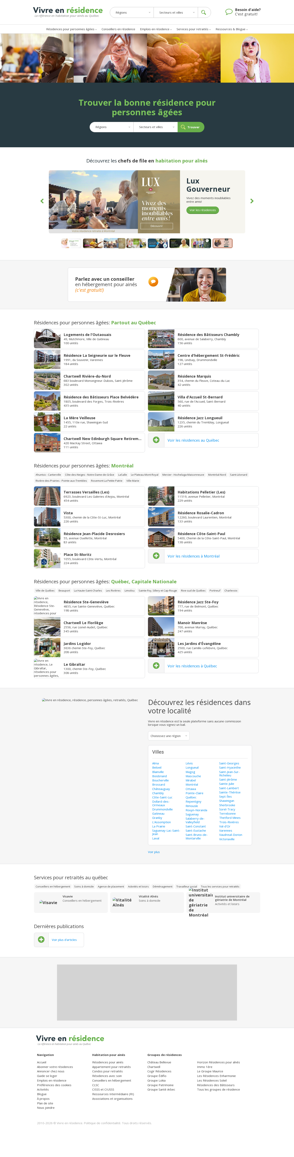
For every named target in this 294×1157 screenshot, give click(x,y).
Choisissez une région (166, 736)
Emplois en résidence (154, 29)
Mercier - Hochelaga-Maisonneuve (183, 474)
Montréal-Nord (217, 474)
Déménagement (162, 886)
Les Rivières (113, 590)
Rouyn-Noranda (196, 810)
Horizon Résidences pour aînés (218, 1062)
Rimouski (192, 806)
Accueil (41, 1062)
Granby (157, 818)
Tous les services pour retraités (220, 886)
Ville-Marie (132, 480)
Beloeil (156, 767)
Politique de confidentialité (102, 1123)
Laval (155, 838)
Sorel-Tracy (227, 809)
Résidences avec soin (107, 1076)
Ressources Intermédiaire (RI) (113, 1094)
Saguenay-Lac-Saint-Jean (166, 832)
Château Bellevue (159, 1062)
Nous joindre (46, 1108)
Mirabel (191, 780)
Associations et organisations (112, 1099)
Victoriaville (227, 839)
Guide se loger (47, 1076)
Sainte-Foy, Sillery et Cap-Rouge (158, 590)
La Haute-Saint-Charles (88, 590)
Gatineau (158, 813)
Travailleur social (186, 886)
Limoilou (130, 590)
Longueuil (192, 767)
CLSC (95, 1085)
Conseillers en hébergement (53, 886)
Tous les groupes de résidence (218, 1089)
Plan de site (45, 1103)
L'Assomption (161, 822)
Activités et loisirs (138, 886)
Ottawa (191, 789)
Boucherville (160, 780)
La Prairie (158, 826)
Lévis (189, 763)
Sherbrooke (227, 805)
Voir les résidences (203, 210)
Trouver (193, 127)
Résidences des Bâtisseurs (216, 1085)
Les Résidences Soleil (212, 1080)
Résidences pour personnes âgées (70, 29)
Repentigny (193, 801)
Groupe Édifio (156, 1076)
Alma (155, 763)
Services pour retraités (192, 29)
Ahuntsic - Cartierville (48, 474)
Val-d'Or (224, 826)
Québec (191, 797)
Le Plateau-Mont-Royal (144, 474)
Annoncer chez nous (50, 1071)
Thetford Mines (230, 818)
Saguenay (192, 814)
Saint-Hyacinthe (230, 767)
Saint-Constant (196, 826)
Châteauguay (161, 789)
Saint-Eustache (196, 830)
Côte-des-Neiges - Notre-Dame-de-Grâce (89, 474)
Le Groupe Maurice (210, 1071)
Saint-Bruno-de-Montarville (197, 836)
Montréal (192, 784)
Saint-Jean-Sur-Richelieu (229, 773)
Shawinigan (226, 801)
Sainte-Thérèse (230, 792)
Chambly (158, 793)
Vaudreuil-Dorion (230, 835)
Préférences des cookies (54, 1085)
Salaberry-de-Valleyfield (195, 820)
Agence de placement (111, 886)
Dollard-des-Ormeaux (161, 803)
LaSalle (122, 474)
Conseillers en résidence (118, 29)
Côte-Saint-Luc (162, 797)
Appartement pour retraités (111, 1067)
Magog (190, 772)
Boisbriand (159, 776)
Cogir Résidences (159, 1071)
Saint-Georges (229, 763)
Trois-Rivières (229, 822)
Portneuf (215, 590)
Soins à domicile (84, 886)
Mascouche (193, 776)
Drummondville (162, 809)
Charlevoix (230, 590)
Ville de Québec (45, 590)
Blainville (158, 772)
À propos (43, 1099)
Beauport (64, 590)
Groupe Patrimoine (160, 1085)
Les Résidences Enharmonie (216, 1076)
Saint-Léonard (238, 474)
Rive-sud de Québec (193, 590)
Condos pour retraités (107, 1071)
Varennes (225, 830)
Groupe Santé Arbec (161, 1089)
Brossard (158, 784)
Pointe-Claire (194, 793)
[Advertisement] (147, 993)
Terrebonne (227, 813)
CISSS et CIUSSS (103, 1089)
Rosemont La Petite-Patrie (106, 480)
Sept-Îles (225, 796)
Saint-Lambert (229, 788)
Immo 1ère (204, 1067)
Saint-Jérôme (228, 779)
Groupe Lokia (156, 1080)
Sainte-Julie (226, 784)
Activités (43, 1089)
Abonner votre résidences (55, 1067)
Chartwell (153, 1067)
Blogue (42, 1094)
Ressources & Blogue (230, 29)
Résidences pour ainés (107, 1062)
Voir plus (154, 852)
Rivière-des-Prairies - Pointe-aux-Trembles (61, 480)
